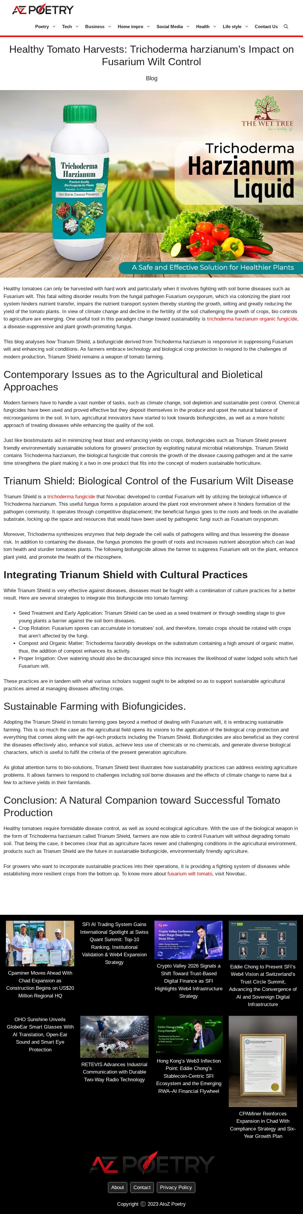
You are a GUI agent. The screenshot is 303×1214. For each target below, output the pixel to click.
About (117, 1187)
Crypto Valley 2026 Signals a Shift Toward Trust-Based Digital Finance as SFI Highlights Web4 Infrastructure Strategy (189, 981)
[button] (286, 27)
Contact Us (266, 26)
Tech (67, 26)
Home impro (130, 26)
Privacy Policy (176, 1187)
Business (94, 26)
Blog (151, 78)
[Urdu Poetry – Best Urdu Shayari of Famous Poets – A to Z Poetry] (43, 9)
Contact (142, 1187)
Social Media (170, 26)
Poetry (42, 26)
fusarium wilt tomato (189, 874)
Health (202, 26)
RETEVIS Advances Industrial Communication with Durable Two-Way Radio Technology (114, 1072)
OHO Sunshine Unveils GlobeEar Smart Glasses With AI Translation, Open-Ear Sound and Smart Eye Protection (40, 1035)
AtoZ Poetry (172, 1204)
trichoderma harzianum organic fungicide (252, 319)
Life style (232, 26)
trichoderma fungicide (71, 496)
